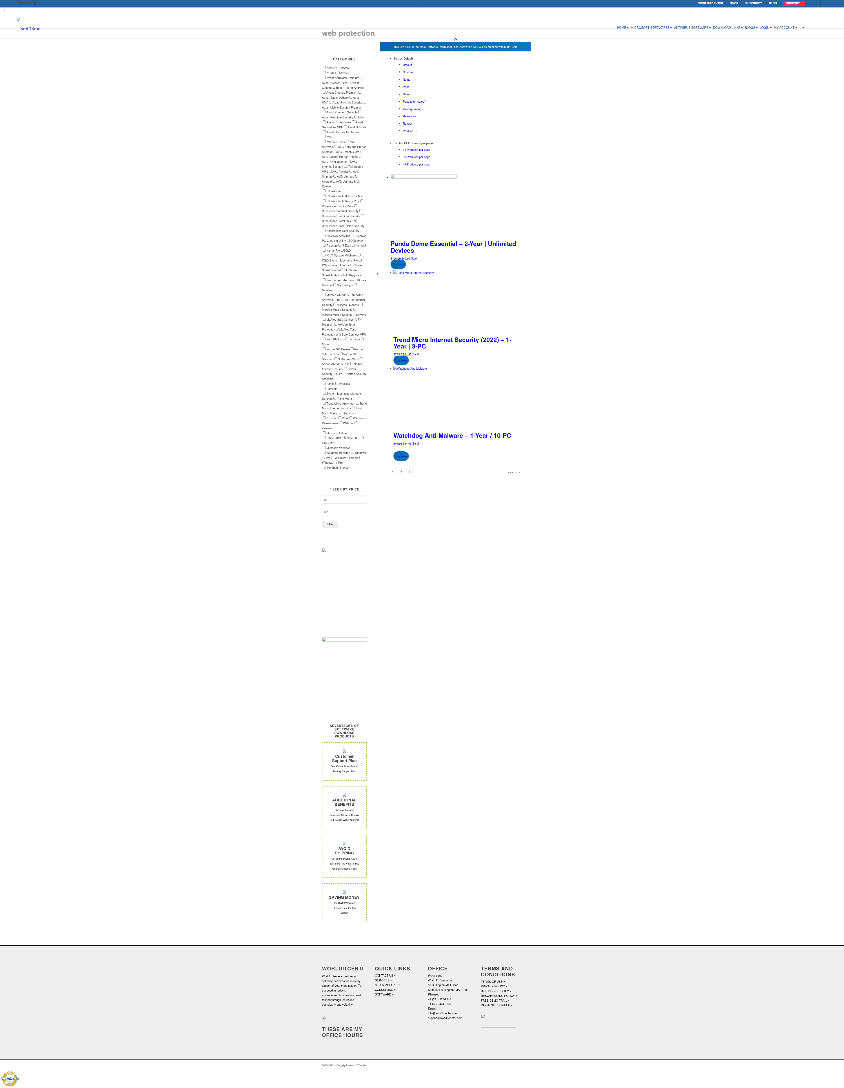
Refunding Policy (495, 991)
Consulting (384, 990)
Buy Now (398, 264)
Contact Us (384, 975)
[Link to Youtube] (823, 3)
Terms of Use (492, 981)
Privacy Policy (493, 986)
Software (383, 994)
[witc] (28, 27)
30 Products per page (416, 157)
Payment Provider (495, 1005)
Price (406, 87)
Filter (330, 524)
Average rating (412, 109)
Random (408, 123)
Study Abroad (386, 985)
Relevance (409, 116)
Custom (408, 72)
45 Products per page (416, 164)
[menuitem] (712, 3)
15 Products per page (416, 149)
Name (406, 79)
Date (406, 94)
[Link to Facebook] (810, 3)
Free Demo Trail (494, 1000)
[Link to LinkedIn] (817, 3)
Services (382, 980)
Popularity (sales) (414, 101)
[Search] (801, 27)
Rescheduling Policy (498, 996)
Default (407, 65)
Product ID (410, 131)
